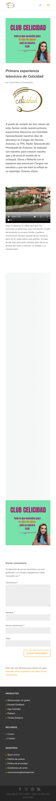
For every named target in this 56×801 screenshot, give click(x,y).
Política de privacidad (17, 763)
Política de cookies (16, 759)
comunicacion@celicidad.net (20, 772)
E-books (11, 738)
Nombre (10, 612)
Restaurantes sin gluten (18, 700)
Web (8, 638)
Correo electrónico (15, 625)
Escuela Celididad (15, 704)
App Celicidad (13, 709)
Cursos (10, 734)
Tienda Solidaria (15, 717)
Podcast (11, 713)
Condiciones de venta (17, 767)
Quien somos (13, 754)
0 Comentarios (27, 82)
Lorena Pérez (14, 82)
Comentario (12, 582)
